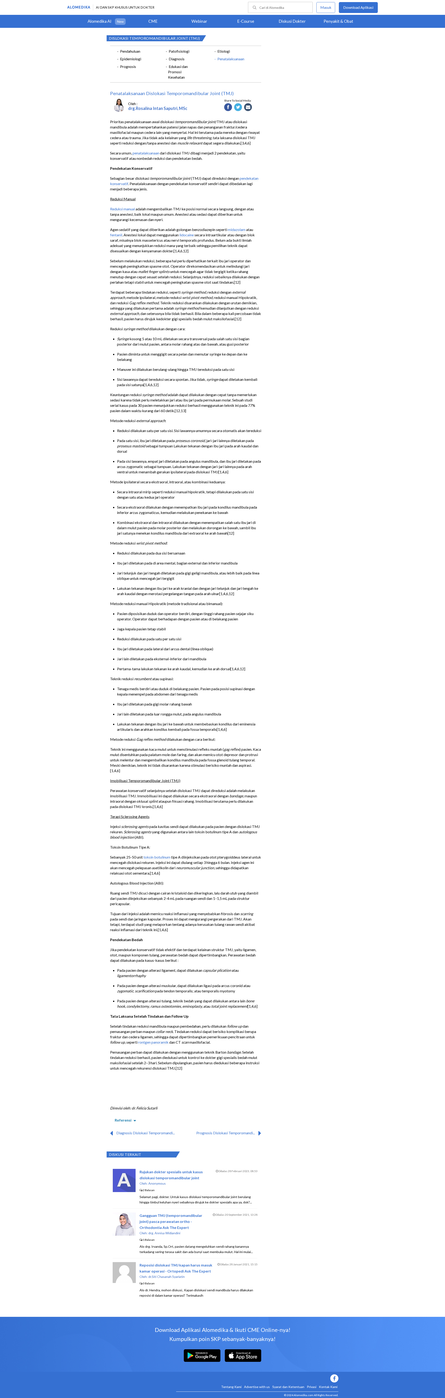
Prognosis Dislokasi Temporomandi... (225, 1133)
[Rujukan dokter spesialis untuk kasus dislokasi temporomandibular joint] (124, 1190)
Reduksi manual (122, 209)
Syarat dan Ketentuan (288, 1387)
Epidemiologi (130, 59)
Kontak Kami (328, 1387)
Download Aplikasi (358, 7)
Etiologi (223, 51)
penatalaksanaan (146, 153)
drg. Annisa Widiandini (164, 1233)
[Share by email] (248, 107)
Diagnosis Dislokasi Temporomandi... (145, 1133)
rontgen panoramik (153, 1042)
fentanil (116, 235)
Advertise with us (257, 1387)
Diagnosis (176, 59)
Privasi (311, 1387)
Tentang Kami (231, 1387)
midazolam (236, 229)
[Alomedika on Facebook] (257, 1378)
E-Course (245, 21)
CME (153, 21)
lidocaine (186, 235)
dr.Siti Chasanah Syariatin (166, 1277)
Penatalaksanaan (230, 59)
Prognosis (128, 66)
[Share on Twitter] (238, 107)
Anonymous (157, 1183)
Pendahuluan (130, 51)
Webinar (199, 21)
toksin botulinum (156, 857)
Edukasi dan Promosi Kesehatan (178, 71)
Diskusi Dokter (292, 21)
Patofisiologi (179, 51)
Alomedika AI (99, 21)
